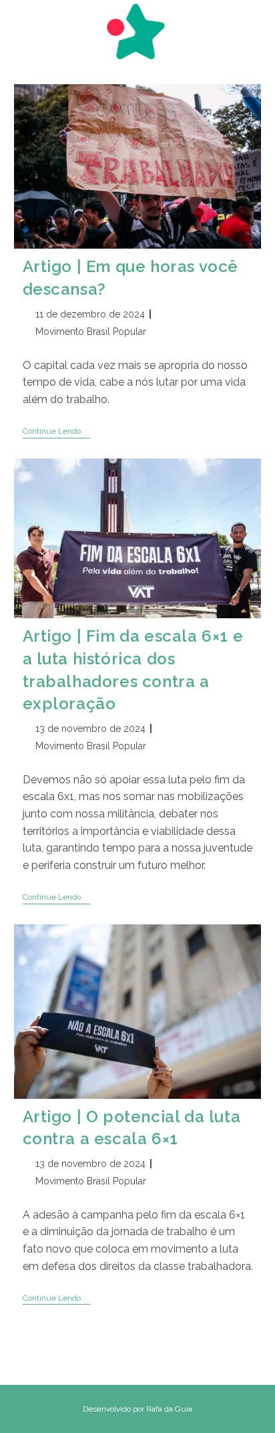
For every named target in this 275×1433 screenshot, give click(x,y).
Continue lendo (56, 432)
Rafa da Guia (169, 1409)
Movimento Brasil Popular (90, 331)
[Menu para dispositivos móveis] (20, 25)
